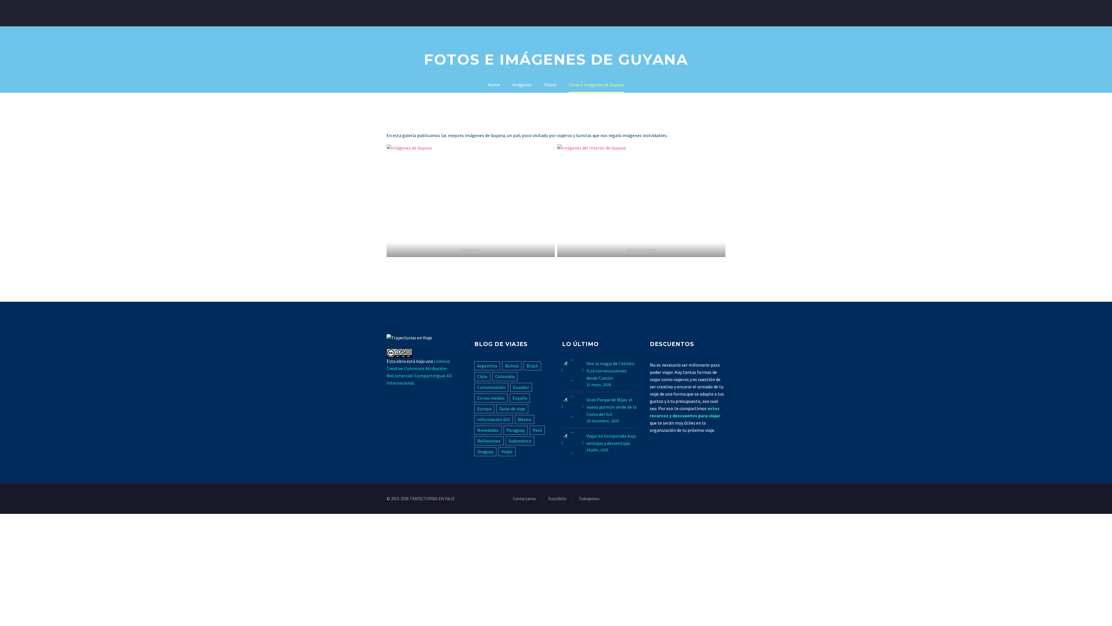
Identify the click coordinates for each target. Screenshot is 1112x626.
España (520, 398)
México (524, 419)
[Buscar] (603, 13)
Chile (482, 376)
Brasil (532, 366)
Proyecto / (553, 13)
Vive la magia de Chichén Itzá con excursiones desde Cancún (610, 371)
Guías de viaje (512, 409)
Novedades (488, 430)
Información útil (493, 419)
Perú (537, 430)
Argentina (487, 366)
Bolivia (512, 366)
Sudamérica (520, 441)
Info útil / (426, 13)
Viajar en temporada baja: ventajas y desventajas (611, 439)
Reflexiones (489, 441)
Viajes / (394, 13)
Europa (484, 409)
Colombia (505, 376)
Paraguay (515, 430)
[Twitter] (708, 499)
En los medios (491, 398)
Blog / (584, 13)
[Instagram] (716, 499)
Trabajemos (589, 499)
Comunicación (491, 387)
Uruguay (485, 451)
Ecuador (521, 387)
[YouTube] (723, 499)
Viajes (507, 451)
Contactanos (524, 499)
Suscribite (557, 499)
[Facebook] (701, 499)
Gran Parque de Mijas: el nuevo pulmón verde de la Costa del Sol (611, 407)
